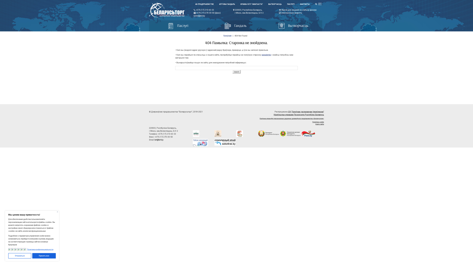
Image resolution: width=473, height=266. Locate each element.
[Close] (57, 211)
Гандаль (239, 25)
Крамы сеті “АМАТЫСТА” (251, 4)
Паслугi (291, 4)
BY (320, 4)
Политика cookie (318, 122)
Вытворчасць (275, 4)
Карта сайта (319, 124)
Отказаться (20, 256)
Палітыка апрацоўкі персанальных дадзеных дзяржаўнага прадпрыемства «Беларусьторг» (292, 118)
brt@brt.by (200, 16)
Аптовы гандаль (227, 4)
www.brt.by (266, 55)
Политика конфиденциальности (40, 249)
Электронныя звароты (291, 13)
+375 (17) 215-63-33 (204, 10)
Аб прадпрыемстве (204, 4)
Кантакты (305, 4)
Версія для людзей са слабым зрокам (298, 10)
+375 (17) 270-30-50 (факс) (208, 13)
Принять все (44, 256)
